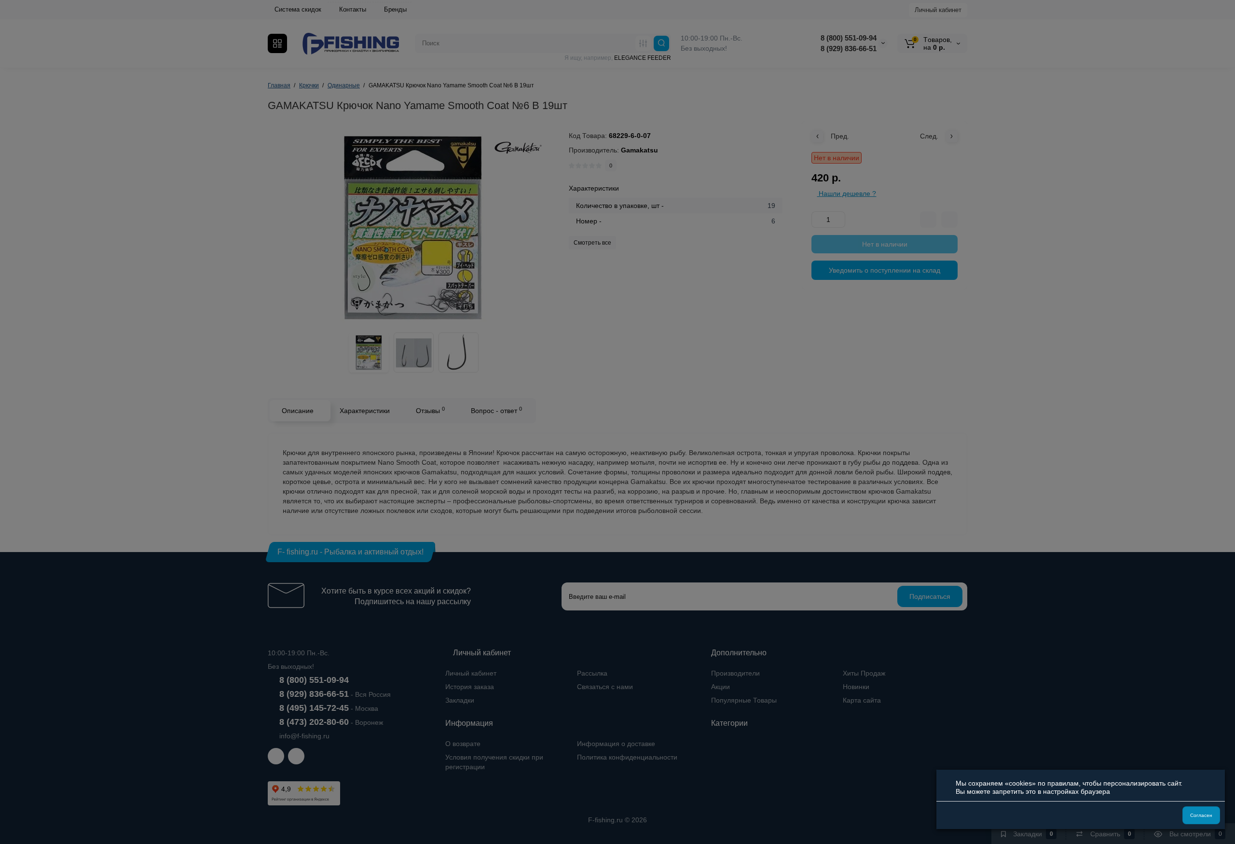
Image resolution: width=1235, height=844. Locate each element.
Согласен (1201, 815)
